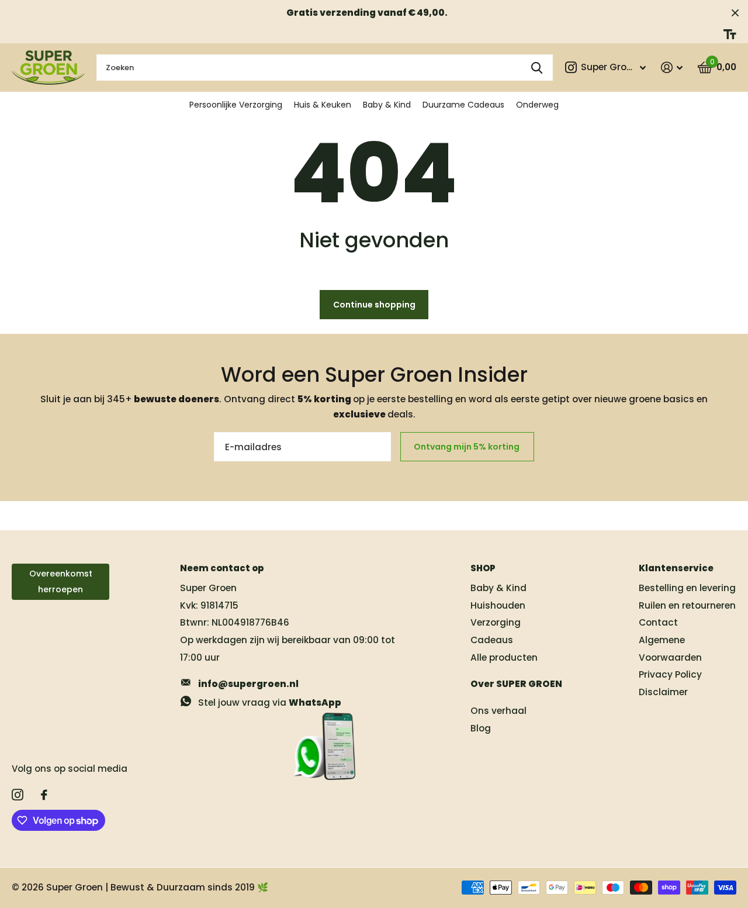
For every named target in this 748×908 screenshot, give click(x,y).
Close (735, 12)
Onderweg (537, 105)
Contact (658, 622)
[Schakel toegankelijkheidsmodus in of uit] (729, 34)
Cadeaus (491, 640)
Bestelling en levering (687, 588)
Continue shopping (374, 304)
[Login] (671, 67)
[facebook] (44, 795)
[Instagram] (17, 795)
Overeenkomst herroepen (60, 581)
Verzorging (495, 622)
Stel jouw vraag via (269, 702)
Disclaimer (663, 692)
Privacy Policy (670, 674)
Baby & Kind (387, 105)
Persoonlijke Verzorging (235, 105)
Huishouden (497, 605)
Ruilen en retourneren (687, 605)
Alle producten (504, 657)
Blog (480, 728)
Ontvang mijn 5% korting (467, 447)
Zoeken (537, 67)
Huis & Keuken (322, 105)
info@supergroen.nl (248, 684)
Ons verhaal (498, 711)
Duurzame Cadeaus (463, 105)
